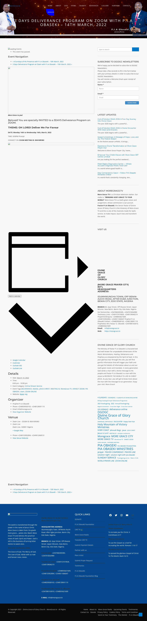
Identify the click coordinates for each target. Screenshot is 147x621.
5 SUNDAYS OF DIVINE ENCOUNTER (126, 397)
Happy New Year (129, 421)
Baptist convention (103, 406)
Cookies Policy (114, 612)
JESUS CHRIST (44, 389)
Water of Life (134, 458)
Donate (93, 612)
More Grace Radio (82, 535)
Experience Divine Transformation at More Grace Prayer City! (117, 147)
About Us (93, 609)
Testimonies (79, 566)
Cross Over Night (115, 406)
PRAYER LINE (130, 452)
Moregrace (104, 436)
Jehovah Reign (115, 430)
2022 (112, 404)
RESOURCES (93, 6)
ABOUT (58, 6)
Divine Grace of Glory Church (114, 417)
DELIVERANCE (26, 389)
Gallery (105, 6)
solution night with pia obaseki (123, 455)
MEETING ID (55, 389)
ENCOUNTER (118, 421)
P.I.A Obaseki (80, 571)
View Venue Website (20, 438)
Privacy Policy (103, 612)
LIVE (66, 6)
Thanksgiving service (123, 458)
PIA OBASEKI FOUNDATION (126, 446)
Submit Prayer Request (84, 560)
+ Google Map (18, 430)
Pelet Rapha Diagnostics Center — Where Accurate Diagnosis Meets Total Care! (114, 165)
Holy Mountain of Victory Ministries (112, 426)
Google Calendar (19, 360)
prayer (101, 452)
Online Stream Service (33, 386)
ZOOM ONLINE (31, 391)
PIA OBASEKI (107, 445)
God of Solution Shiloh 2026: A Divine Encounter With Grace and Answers (117, 129)
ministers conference (123, 433)
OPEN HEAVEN (102, 442)
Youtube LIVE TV (81, 540)
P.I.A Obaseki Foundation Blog (86, 576)
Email (100, 94)
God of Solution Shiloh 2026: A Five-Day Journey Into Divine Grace (117, 120)
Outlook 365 (17, 365)
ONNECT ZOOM (78, 389)
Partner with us (81, 550)
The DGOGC (122, 615)
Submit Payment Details (84, 545)
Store (73, 6)
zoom (22, 391)
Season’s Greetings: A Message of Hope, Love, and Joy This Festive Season (118, 138)
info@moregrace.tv (112, 328)
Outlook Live (17, 368)
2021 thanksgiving (104, 404)
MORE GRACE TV (105, 439)
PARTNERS (116, 6)
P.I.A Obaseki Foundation (84, 524)
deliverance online (118, 409)
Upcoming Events (120, 609)
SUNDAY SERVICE (107, 457)
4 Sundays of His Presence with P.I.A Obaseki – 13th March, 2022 (38, 61)
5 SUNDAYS (111, 398)
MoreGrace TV (66, 389)
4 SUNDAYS (102, 397)
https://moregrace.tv (112, 331)
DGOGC (35, 389)
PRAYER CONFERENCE (114, 452)
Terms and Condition (130, 612)
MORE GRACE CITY (122, 436)
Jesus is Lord (103, 433)
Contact (126, 6)
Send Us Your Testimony (107, 615)
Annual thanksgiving (122, 404)
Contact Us (85, 612)
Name (101, 85)
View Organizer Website (22, 412)
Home (50, 6)
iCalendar (16, 363)
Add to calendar (14, 296)
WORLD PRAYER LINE (106, 461)
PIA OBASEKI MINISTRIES (115, 448)
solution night (104, 455)
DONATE (51, 12)
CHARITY (82, 6)
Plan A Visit (79, 555)
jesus (124, 430)
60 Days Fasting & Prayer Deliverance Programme (112, 400)
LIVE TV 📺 (79, 529)
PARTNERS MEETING (113, 442)
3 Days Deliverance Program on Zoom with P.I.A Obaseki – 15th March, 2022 (42, 64)
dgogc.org (23, 394)
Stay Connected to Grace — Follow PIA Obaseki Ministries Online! (117, 174)
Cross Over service (126, 406)
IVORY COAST (103, 430)
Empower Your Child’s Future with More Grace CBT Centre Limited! (118, 156)
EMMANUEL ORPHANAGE (105, 421)
